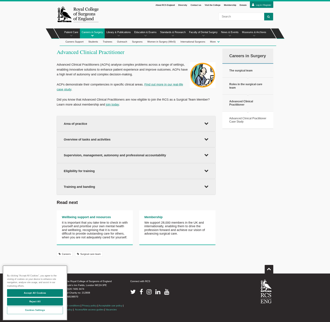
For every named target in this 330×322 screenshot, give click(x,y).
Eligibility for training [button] (80, 171)
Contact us (196, 5)
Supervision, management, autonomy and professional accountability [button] (115, 155)
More (213, 41)
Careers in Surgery (92, 32)
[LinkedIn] (157, 292)
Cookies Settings (35, 310)
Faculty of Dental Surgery (203, 32)
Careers (66, 254)
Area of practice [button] (75, 123)
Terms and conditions (68, 305)
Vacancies (111, 309)
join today (112, 104)
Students (93, 41)
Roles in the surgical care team (245, 86)
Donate (243, 5)
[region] (35, 292)
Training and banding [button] (79, 187)
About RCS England (165, 5)
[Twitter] (133, 292)
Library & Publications (118, 32)
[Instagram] (149, 292)
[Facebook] (141, 292)
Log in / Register (263, 5)
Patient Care (71, 32)
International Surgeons (192, 41)
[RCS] (266, 291)
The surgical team (240, 70)
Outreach (122, 41)
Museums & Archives (254, 32)
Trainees (107, 41)
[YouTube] (166, 292)
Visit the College (213, 5)
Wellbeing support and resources (86, 217)
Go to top (269, 269)
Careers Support (74, 41)
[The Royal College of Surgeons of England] (78, 14)
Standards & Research (173, 32)
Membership (230, 5)
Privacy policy (89, 305)
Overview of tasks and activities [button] (87, 139)
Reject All (35, 301)
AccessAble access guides (89, 309)
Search (268, 16)
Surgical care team (90, 254)
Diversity (182, 5)
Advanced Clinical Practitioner (241, 103)
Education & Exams (145, 32)
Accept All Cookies (35, 293)
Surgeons (137, 41)
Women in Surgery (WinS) (161, 41)
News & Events (230, 32)
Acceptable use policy (110, 305)
